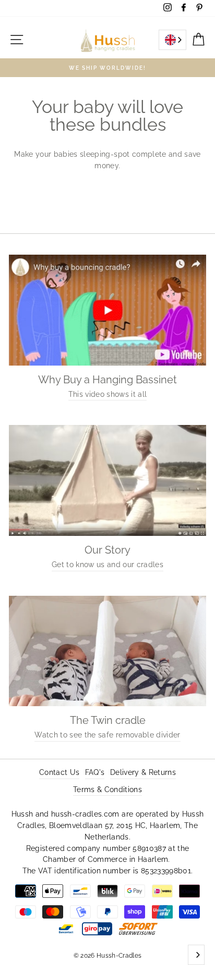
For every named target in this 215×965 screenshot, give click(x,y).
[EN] (172, 39)
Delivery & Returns (143, 772)
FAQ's (95, 772)
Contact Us (59, 772)
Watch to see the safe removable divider (107, 735)
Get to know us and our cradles (107, 564)
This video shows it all (107, 394)
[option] (107, 68)
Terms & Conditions (107, 789)
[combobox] (172, 40)
